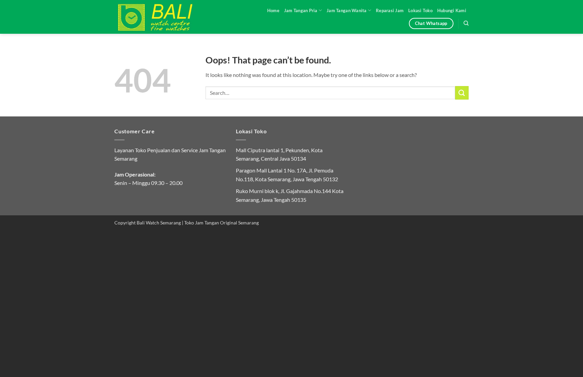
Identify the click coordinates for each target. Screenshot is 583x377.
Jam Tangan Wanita (346, 10)
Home (273, 10)
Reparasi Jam (390, 10)
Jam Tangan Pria (300, 10)
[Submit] (462, 92)
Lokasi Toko (420, 10)
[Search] (466, 23)
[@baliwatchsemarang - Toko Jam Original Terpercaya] (161, 17)
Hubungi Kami (451, 10)
